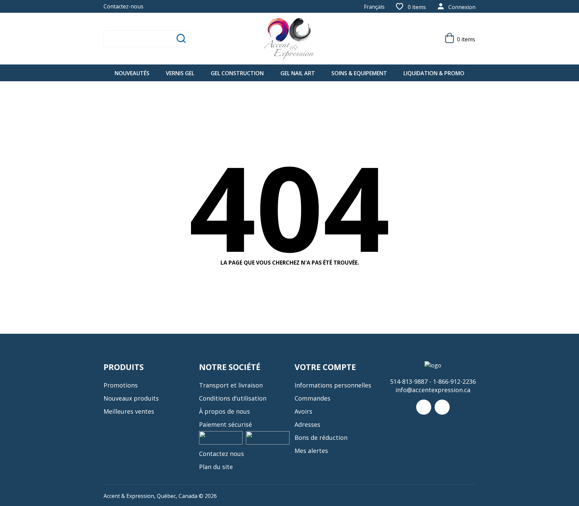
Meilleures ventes (129, 411)
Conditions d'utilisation (232, 398)
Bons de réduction (321, 437)
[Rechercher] (181, 38)
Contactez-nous (123, 6)
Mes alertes (311, 451)
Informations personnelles (333, 385)
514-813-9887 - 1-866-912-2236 (433, 381)
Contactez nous (221, 454)
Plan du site (216, 467)
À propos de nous (224, 411)
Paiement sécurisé (225, 424)
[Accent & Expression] (289, 38)
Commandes (312, 398)
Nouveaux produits (131, 398)
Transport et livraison (231, 385)
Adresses (307, 424)
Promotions (121, 385)
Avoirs (303, 411)
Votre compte (325, 366)
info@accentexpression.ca (432, 390)
